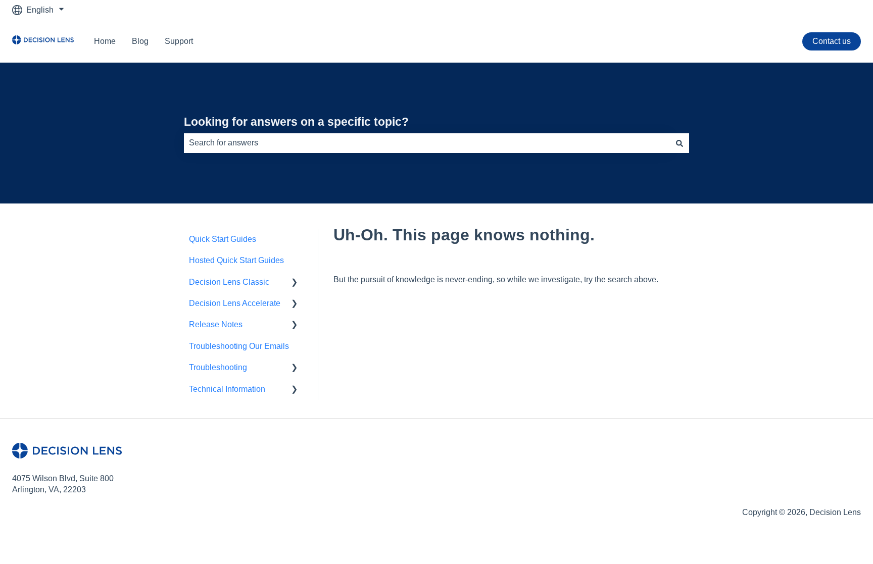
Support (179, 41)
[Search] (679, 142)
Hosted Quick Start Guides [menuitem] (236, 260)
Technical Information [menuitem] (227, 389)
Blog (140, 41)
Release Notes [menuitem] (216, 324)
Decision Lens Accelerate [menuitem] (234, 303)
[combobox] (427, 142)
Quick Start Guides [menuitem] (222, 239)
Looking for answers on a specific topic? (296, 121)
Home (105, 41)
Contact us (831, 41)
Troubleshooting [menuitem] (218, 367)
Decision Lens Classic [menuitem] (229, 282)
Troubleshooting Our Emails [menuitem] (239, 346)
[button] (294, 283)
